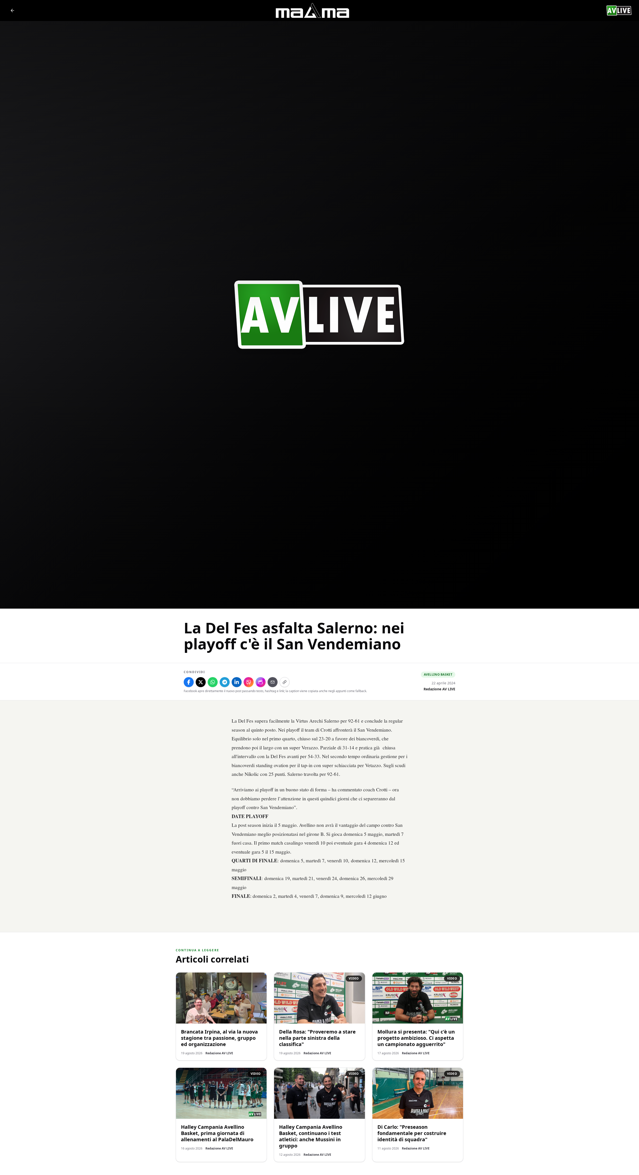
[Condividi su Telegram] (225, 682)
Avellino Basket (438, 674)
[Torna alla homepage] (12, 10)
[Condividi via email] (273, 682)
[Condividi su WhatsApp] (213, 682)
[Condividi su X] (201, 682)
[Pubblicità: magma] (312, 10)
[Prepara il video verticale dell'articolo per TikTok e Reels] (261, 682)
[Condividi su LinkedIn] (237, 682)
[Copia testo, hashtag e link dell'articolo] (285, 682)
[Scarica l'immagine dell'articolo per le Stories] (249, 682)
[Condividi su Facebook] (189, 682)
